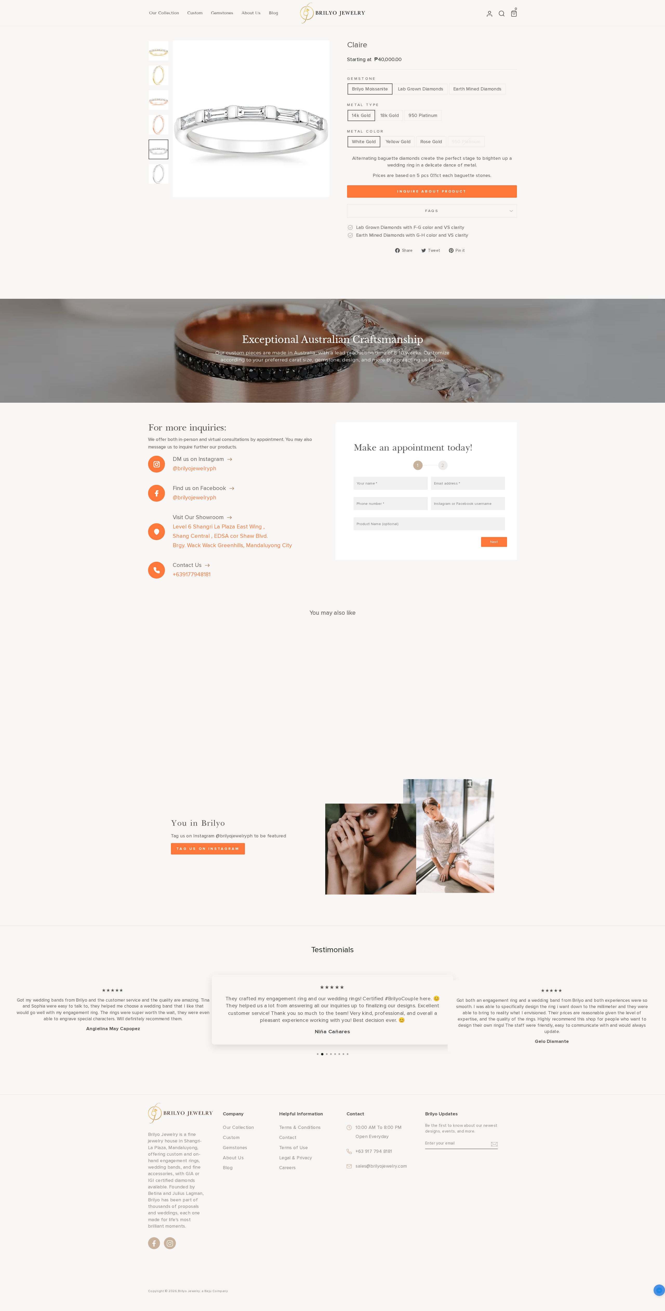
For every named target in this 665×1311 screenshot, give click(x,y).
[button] (659, 1291)
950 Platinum (423, 115)
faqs (432, 211)
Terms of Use (293, 1147)
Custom (195, 12)
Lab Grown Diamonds (420, 89)
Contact (288, 1137)
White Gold (364, 141)
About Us (251, 12)
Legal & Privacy (295, 1158)
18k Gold (390, 115)
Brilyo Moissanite (370, 89)
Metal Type (363, 105)
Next (494, 542)
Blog (273, 12)
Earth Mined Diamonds (477, 89)
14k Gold (361, 115)
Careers (287, 1167)
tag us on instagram (208, 848)
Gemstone (361, 78)
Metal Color (365, 131)
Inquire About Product (432, 191)
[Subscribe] (494, 1143)
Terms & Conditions (300, 1127)
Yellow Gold (398, 141)
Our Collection (164, 12)
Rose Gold (431, 141)
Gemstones (222, 12)
